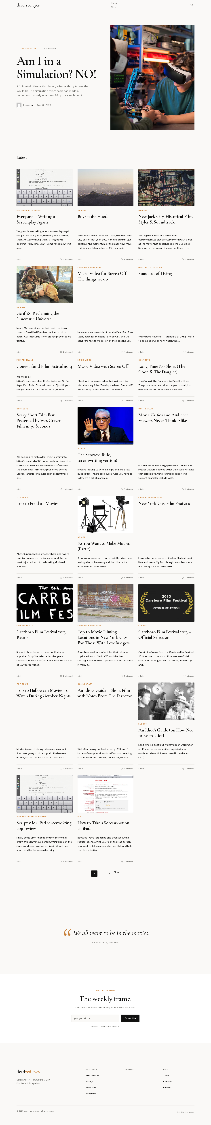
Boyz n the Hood (93, 216)
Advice (82, 448)
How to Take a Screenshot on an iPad (103, 825)
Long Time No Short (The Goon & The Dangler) (161, 369)
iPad (80, 816)
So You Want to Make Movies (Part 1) (104, 546)
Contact (167, 1081)
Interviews (91, 1087)
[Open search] (191, 5)
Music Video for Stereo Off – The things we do (104, 276)
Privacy (167, 1087)
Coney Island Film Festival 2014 (44, 366)
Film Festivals (25, 360)
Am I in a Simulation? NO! (56, 67)
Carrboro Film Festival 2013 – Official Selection (164, 634)
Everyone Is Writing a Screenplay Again (36, 219)
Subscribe (130, 1018)
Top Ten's (22, 497)
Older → (116, 874)
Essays (89, 1081)
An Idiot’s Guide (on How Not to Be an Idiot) (165, 732)
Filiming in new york (89, 267)
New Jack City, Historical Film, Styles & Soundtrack (165, 219)
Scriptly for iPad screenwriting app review (44, 825)
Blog (113, 7)
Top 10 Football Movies (37, 503)
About (166, 1075)
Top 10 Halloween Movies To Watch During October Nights (44, 693)
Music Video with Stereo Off (103, 366)
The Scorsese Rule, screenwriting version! (97, 457)
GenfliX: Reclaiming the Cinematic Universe (38, 316)
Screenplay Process (29, 210)
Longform (91, 1093)
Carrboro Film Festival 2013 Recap (41, 634)
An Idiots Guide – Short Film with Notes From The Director (105, 693)
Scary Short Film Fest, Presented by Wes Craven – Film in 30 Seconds (41, 420)
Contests (144, 360)
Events (142, 625)
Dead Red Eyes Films (150, 267)
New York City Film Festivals (164, 503)
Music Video (85, 360)
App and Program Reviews (32, 816)
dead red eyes (28, 5)
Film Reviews (92, 1075)
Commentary (145, 409)
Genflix (82, 210)
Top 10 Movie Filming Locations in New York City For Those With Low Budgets (104, 637)
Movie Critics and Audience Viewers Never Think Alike (163, 417)
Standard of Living (155, 273)
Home (114, 3)
